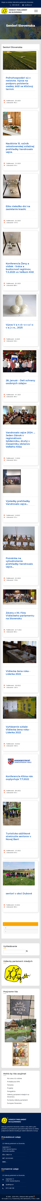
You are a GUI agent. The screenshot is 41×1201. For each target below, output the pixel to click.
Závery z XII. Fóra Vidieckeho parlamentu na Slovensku (20, 615)
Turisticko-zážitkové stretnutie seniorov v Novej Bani (18, 836)
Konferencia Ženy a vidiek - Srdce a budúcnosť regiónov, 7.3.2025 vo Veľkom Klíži (20, 267)
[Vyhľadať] (27, 951)
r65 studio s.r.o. (6, 1198)
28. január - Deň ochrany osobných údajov (20, 382)
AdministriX (26, 1198)
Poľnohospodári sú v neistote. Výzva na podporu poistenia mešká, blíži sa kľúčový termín (19, 83)
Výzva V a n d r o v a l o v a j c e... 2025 (19, 326)
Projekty (10, 1088)
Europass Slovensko (14, 1103)
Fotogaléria (11, 1091)
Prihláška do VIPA (13, 1082)
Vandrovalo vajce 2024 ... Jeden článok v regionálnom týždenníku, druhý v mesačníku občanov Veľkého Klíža (20, 439)
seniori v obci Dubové (19, 893)
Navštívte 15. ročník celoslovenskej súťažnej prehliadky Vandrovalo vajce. (20, 147)
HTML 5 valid (35, 1198)
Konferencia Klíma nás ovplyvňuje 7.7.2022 (19, 778)
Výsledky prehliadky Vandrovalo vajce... (18, 502)
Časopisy (10, 1085)
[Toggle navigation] (36, 11)
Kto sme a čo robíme (14, 1078)
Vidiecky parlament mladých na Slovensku (18, 1095)
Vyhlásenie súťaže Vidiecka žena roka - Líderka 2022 (18, 729)
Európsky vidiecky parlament (17, 1100)
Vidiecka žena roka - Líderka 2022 (18, 672)
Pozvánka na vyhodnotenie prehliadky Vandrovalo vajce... (19, 562)
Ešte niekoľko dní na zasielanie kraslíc (18, 208)
